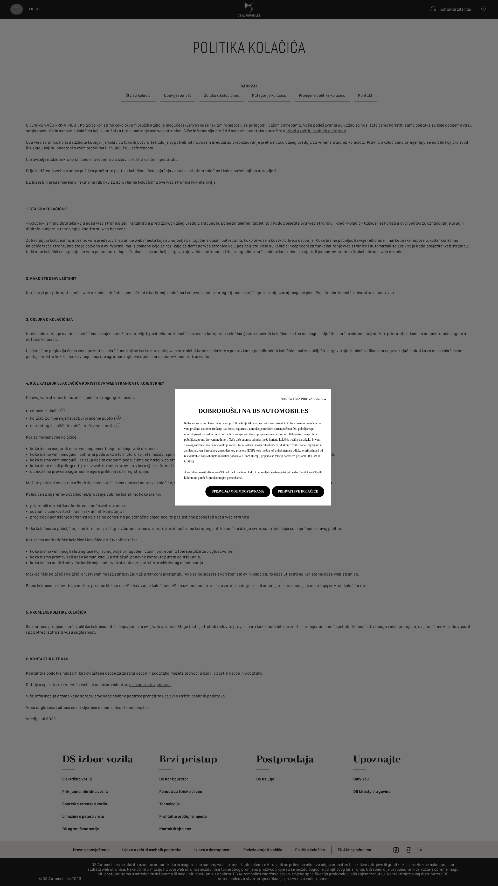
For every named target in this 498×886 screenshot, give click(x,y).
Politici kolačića (309, 472)
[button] (304, 399)
